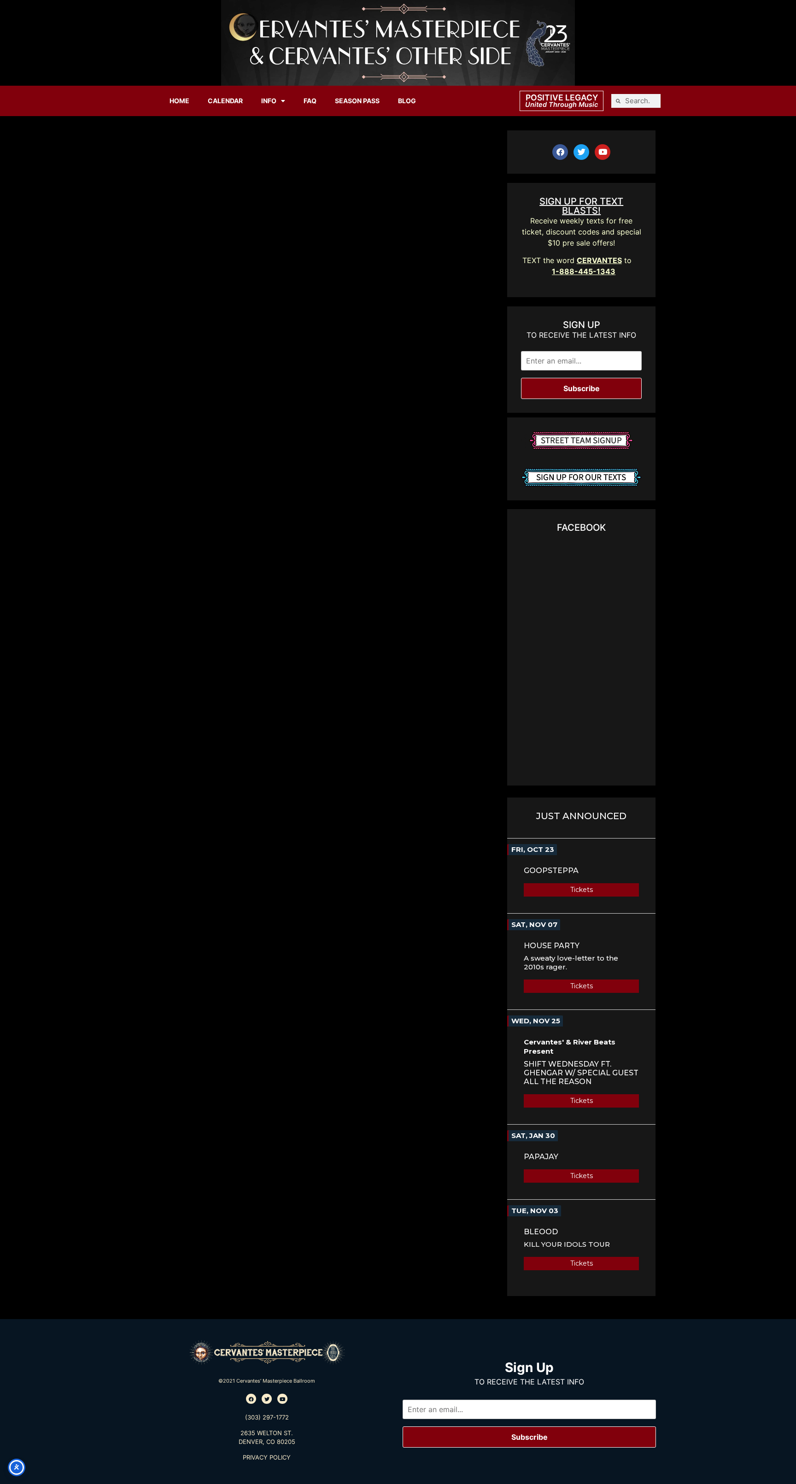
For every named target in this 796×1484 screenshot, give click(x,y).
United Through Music (561, 104)
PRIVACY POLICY (267, 1457)
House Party (551, 945)
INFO (268, 101)
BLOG (407, 101)
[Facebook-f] (560, 152)
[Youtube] (602, 152)
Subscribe (581, 388)
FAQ (310, 101)
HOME (179, 101)
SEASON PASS (357, 101)
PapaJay (541, 1156)
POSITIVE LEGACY (562, 97)
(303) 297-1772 (267, 1417)
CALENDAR (225, 101)
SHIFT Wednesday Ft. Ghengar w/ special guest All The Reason (581, 1073)
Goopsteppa (551, 870)
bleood (541, 1231)
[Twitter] (581, 152)
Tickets (581, 890)
